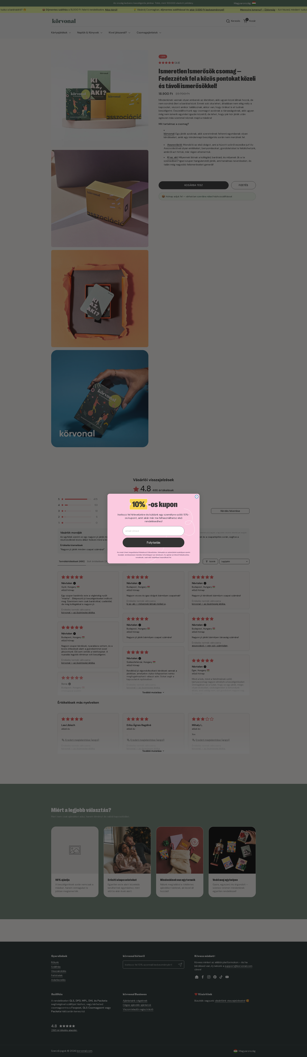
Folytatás (153, 542)
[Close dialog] (196, 496)
